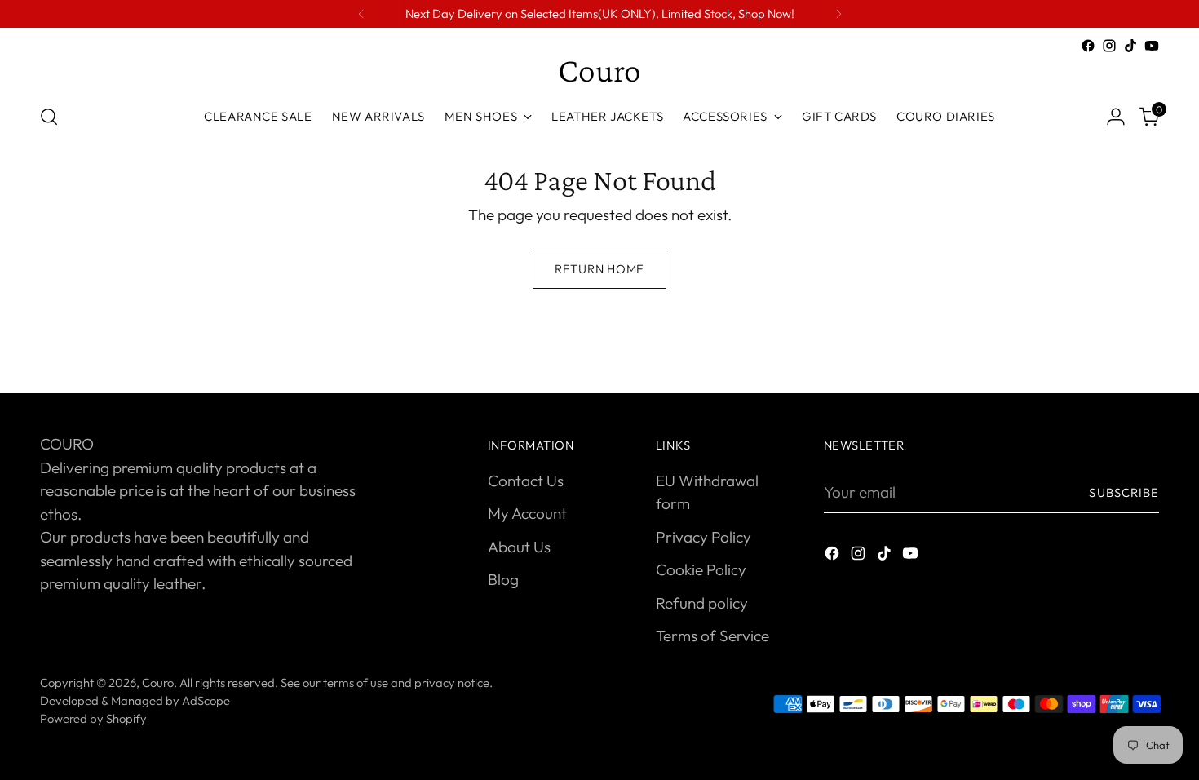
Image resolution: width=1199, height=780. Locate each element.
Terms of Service (712, 635)
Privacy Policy (703, 537)
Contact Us (526, 480)
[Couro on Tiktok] (1130, 45)
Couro (158, 682)
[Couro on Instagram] (1109, 45)
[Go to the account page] (1115, 116)
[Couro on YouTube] (1151, 45)
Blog (503, 579)
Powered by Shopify (93, 718)
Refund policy (702, 603)
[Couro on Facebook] (1088, 45)
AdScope (206, 700)
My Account (527, 513)
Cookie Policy (701, 569)
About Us (519, 546)
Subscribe (1124, 492)
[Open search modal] (49, 116)
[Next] (838, 14)
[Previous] (361, 14)
